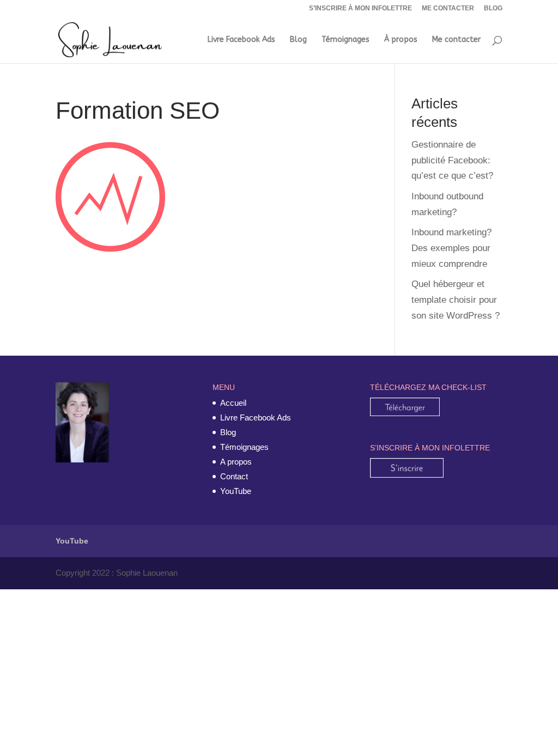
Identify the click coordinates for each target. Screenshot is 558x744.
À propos (400, 40)
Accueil (233, 402)
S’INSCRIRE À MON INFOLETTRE (360, 8)
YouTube (72, 540)
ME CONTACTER (448, 8)
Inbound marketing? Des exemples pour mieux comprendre (451, 248)
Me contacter (456, 40)
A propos (236, 461)
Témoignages (345, 40)
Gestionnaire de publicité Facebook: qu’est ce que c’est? (452, 160)
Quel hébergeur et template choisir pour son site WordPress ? (455, 300)
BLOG (493, 8)
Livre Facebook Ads (241, 40)
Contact (234, 476)
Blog (298, 40)
